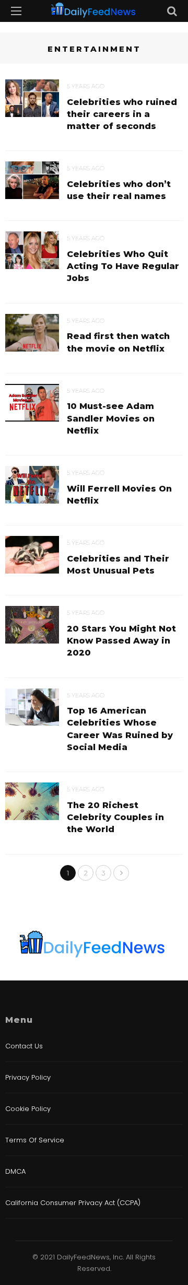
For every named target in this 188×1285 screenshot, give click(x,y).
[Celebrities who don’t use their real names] (32, 179)
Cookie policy (28, 1109)
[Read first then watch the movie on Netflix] (32, 331)
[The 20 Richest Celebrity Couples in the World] (32, 800)
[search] (172, 11)
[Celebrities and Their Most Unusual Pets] (32, 554)
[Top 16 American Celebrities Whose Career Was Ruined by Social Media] (32, 706)
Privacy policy (28, 1077)
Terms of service (34, 1140)
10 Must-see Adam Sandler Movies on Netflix (111, 418)
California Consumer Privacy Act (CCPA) (72, 1203)
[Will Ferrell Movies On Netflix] (32, 483)
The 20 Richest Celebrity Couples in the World (115, 817)
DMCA (15, 1171)
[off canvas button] (16, 11)
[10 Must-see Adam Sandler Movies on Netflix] (32, 401)
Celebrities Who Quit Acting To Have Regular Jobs (123, 266)
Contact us (24, 1046)
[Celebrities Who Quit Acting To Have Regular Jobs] (32, 249)
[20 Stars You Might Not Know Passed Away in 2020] (32, 624)
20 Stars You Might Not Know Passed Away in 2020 (121, 640)
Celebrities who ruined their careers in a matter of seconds (122, 114)
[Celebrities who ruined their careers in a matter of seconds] (32, 97)
